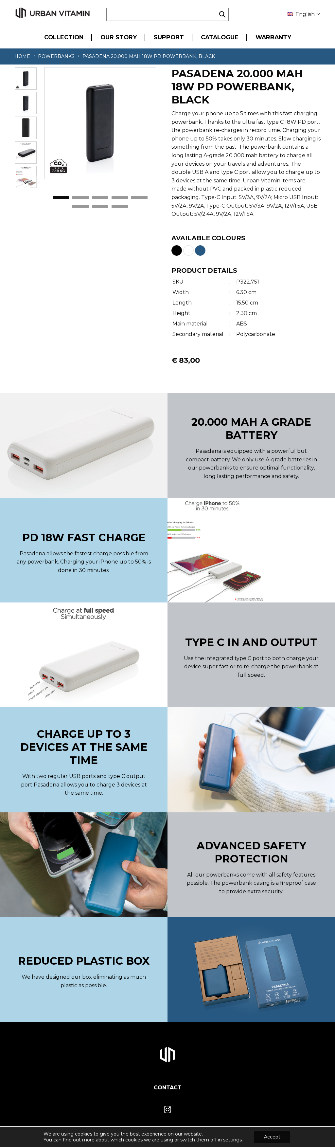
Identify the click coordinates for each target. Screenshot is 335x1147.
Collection (63, 37)
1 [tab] (61, 197)
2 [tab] (80, 197)
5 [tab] (139, 197)
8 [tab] (120, 207)
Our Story (118, 37)
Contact (168, 1087)
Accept (272, 1137)
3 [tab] (100, 197)
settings (232, 1140)
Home (22, 56)
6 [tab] (80, 207)
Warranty (273, 37)
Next (25, 182)
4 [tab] (120, 197)
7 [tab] (100, 207)
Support (169, 37)
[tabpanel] (100, 123)
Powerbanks (56, 56)
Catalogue (219, 37)
